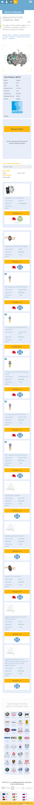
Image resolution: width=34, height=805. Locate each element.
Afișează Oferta (17, 129)
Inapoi (29, 22)
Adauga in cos (17, 213)
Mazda (4, 35)
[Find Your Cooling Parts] (13, 6)
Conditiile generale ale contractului (21, 782)
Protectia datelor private (17, 784)
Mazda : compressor (13, 35)
